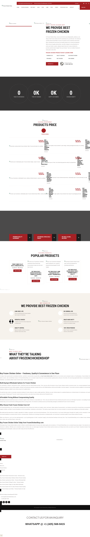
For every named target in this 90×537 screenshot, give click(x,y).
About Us (2, 465)
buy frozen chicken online (47, 376)
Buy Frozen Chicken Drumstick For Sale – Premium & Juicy (12, 475)
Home (18, 7)
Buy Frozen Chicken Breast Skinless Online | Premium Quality (13, 477)
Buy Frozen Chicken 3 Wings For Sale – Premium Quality (12, 482)
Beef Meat (33, 7)
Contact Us (2, 470)
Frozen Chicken (24, 7)
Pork (51, 7)
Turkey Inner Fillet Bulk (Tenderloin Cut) (17, 264)
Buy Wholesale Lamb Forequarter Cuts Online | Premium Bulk (54, 273)
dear (38, 7)
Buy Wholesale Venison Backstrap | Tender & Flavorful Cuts (36, 274)
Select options (17, 270)
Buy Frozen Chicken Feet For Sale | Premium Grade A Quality (84, 193)
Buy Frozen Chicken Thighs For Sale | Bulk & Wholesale (44, 160)
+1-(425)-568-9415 (68, 64)
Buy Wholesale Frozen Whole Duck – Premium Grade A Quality (73, 272)
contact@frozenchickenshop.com (25, 3)
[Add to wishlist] (43, 264)
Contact (76, 3)
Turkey (56, 7)
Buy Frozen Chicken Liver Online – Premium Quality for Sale (12, 488)
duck (43, 7)
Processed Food (64, 7)
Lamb (47, 7)
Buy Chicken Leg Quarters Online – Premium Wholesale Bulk (80, 161)
